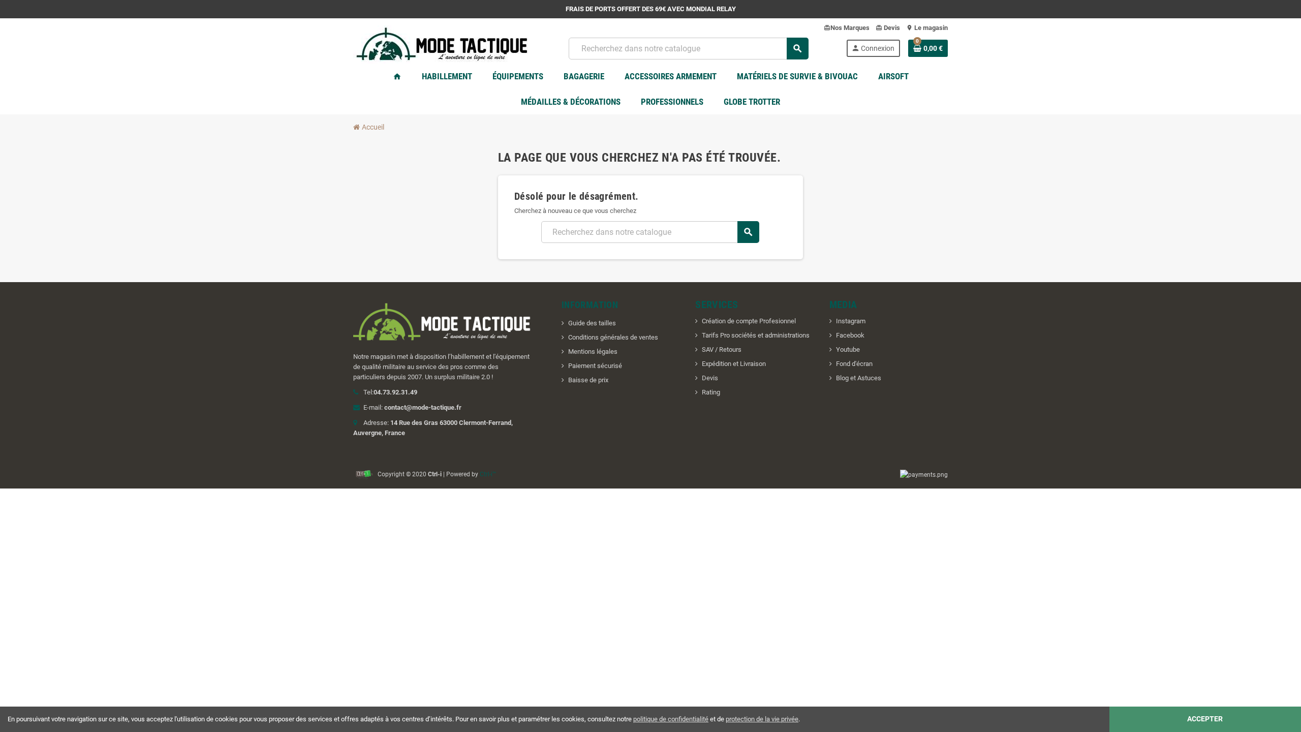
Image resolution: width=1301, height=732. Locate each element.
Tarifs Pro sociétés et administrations (756, 335)
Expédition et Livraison (734, 364)
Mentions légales (592, 351)
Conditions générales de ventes (613, 337)
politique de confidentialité (670, 719)
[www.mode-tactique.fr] (442, 47)
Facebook (850, 335)
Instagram (850, 321)
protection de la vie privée (762, 719)
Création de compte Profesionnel (749, 321)
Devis (710, 378)
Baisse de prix (588, 380)
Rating (711, 392)
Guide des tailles (592, 323)
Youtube (848, 349)
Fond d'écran (854, 364)
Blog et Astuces (858, 378)
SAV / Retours (721, 349)
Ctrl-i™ (488, 474)
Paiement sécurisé (595, 366)
